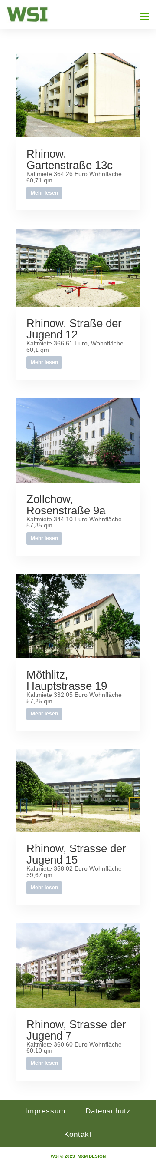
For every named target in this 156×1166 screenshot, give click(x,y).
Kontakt (78, 1134)
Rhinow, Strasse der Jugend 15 (76, 854)
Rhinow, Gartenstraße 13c (69, 159)
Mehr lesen (44, 193)
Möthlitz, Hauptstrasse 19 (66, 680)
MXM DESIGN (92, 1156)
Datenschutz (108, 1111)
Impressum (45, 1111)
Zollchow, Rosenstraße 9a (65, 505)
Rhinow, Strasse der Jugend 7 (76, 1030)
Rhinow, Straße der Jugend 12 (74, 329)
